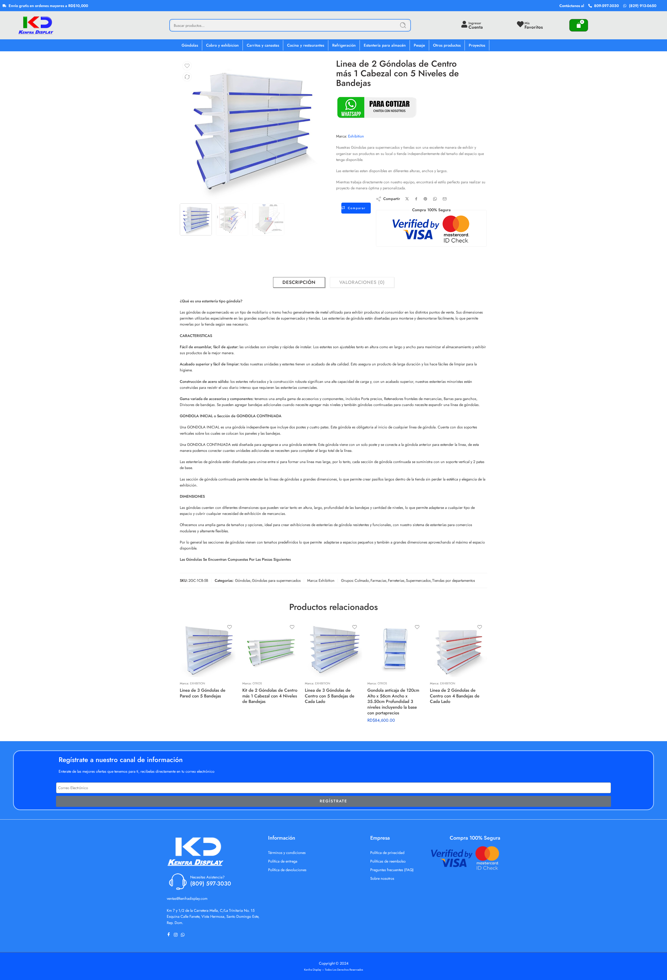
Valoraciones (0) (362, 282)
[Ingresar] (464, 24)
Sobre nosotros (382, 878)
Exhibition (356, 136)
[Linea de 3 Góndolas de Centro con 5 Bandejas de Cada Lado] (333, 648)
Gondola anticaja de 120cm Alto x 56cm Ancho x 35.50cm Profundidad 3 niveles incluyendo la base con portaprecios (393, 701)
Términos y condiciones (287, 852)
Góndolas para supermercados (276, 580)
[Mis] (520, 24)
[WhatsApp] (184, 935)
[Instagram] (177, 935)
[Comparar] (187, 77)
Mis (527, 23)
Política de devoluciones (287, 869)
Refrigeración (344, 45)
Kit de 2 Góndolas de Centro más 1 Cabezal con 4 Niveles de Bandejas (269, 695)
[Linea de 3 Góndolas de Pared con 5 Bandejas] (208, 648)
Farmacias (378, 580)
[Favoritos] (187, 66)
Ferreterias (396, 580)
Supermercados (418, 580)
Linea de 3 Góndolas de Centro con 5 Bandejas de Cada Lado (329, 695)
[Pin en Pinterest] (425, 199)
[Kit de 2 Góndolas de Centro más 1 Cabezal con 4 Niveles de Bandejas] (271, 648)
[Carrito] (578, 25)
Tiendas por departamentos (453, 580)
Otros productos (447, 45)
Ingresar (474, 23)
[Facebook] (170, 935)
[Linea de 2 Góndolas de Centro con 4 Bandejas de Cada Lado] (458, 648)
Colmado (362, 580)
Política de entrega (282, 861)
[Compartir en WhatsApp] (435, 199)
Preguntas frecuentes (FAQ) (392, 869)
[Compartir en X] (407, 199)
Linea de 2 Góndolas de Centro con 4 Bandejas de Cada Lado (454, 695)
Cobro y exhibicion (222, 45)
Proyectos (477, 45)
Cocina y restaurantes (305, 45)
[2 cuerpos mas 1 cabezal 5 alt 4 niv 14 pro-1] (250, 129)
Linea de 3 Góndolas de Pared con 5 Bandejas (202, 693)
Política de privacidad (387, 852)
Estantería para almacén (385, 45)
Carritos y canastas (263, 45)
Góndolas (190, 45)
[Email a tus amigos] (444, 199)
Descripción (299, 282)
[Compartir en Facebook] (416, 199)
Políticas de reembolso (388, 861)
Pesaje (419, 45)
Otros (257, 683)
